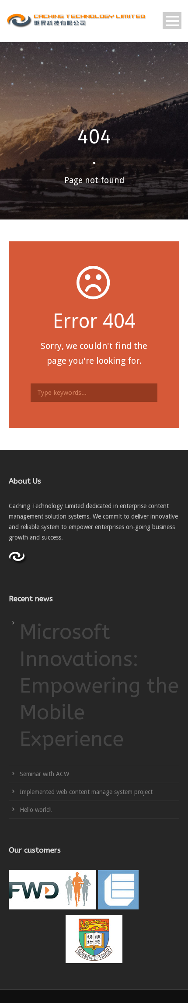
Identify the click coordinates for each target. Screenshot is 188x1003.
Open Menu (172, 20)
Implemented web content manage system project (86, 791)
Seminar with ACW (44, 773)
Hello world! (36, 809)
